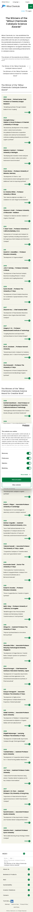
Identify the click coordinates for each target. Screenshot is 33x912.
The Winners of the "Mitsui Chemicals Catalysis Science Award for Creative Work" (15, 73)
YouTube (6, 901)
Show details (24, 474)
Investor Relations (9, 890)
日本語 (23, 11)
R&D (4, 880)
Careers (6, 895)
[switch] (29, 458)
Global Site (5, 2)
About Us (6, 869)
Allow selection (16, 485)
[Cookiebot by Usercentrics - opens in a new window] (24, 426)
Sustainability (7, 885)
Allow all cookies (16, 479)
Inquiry (27, 2)
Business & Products (9, 874)
